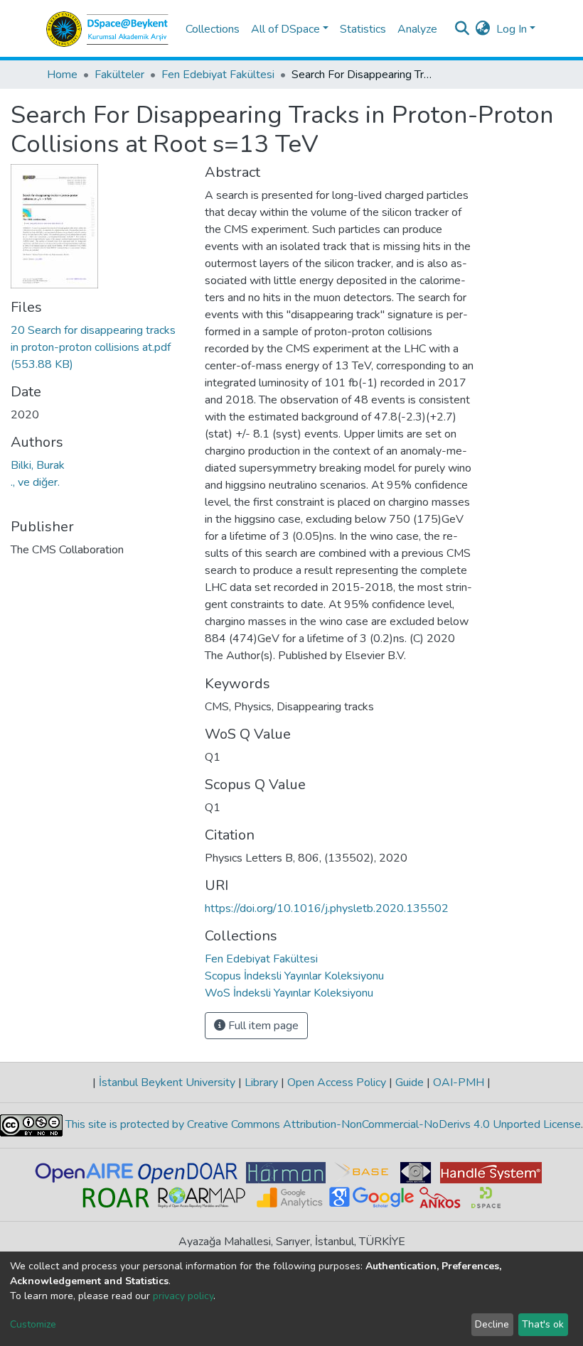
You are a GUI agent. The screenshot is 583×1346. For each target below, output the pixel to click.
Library (261, 1082)
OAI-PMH (458, 1082)
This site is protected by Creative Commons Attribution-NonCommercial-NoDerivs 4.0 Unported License (322, 1125)
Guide (409, 1082)
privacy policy (183, 1296)
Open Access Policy (336, 1082)
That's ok (543, 1324)
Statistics (363, 29)
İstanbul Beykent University (167, 1082)
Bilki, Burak (38, 465)
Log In (511, 29)
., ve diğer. (35, 482)
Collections (213, 29)
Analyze (417, 29)
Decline (492, 1324)
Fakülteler (119, 74)
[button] (483, 29)
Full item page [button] (262, 1025)
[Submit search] (462, 29)
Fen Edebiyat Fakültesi (217, 74)
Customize (33, 1324)
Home (62, 74)
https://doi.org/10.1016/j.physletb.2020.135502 (327, 908)
